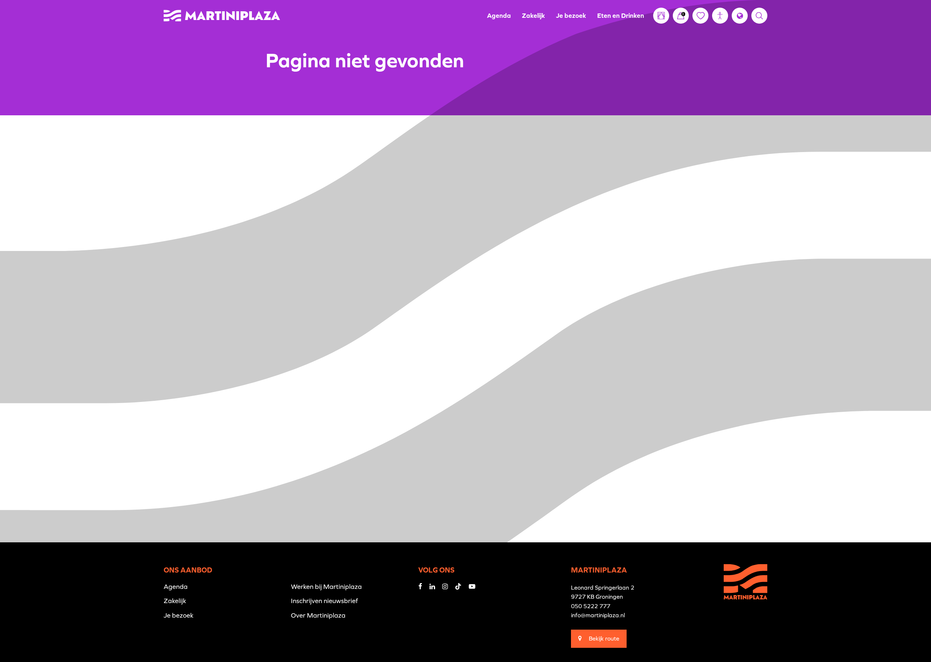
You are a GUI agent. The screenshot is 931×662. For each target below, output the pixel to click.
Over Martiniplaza (318, 615)
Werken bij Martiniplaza (326, 586)
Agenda (499, 15)
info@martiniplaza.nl (598, 615)
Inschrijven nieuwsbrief (324, 601)
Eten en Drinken (620, 15)
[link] (681, 16)
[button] (720, 16)
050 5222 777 (590, 606)
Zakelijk (533, 15)
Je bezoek (571, 15)
